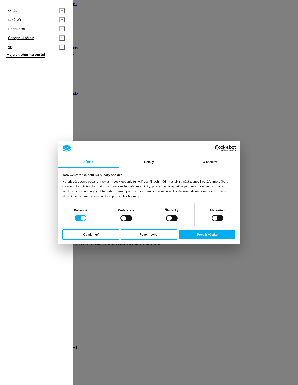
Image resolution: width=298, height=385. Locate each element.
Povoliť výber (149, 234)
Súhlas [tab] (88, 162)
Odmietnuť (91, 234)
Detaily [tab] (149, 162)
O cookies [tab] (210, 162)
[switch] (126, 218)
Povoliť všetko (207, 234)
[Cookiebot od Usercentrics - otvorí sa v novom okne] (218, 148)
